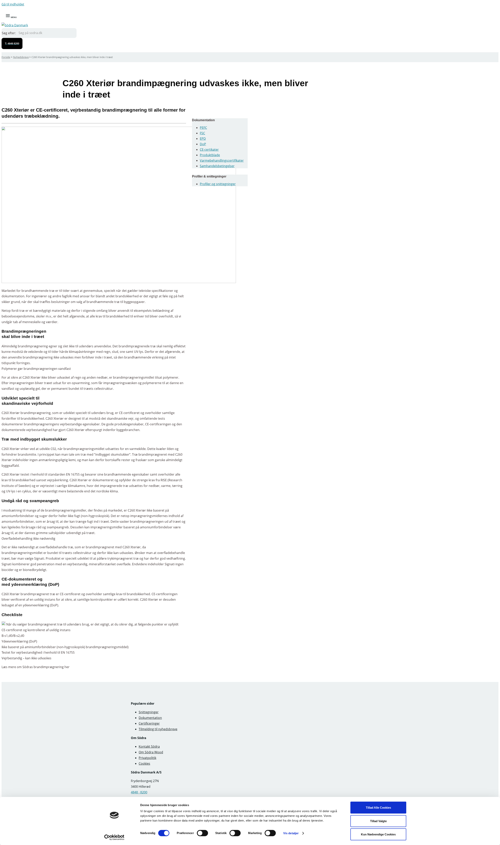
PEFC (203, 127)
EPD (203, 138)
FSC (202, 133)
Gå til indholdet (13, 4)
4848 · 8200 (139, 792)
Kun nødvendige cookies (378, 834)
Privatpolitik (147, 758)
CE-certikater (209, 149)
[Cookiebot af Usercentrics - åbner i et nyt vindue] (114, 837)
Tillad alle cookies (378, 807)
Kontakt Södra (149, 746)
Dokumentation (150, 718)
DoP (203, 144)
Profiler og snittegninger (218, 184)
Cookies (144, 763)
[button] (12, 43)
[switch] (202, 833)
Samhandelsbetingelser (217, 166)
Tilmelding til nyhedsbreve (158, 729)
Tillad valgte (378, 821)
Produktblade (210, 155)
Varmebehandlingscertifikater (222, 160)
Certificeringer (149, 723)
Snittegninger (149, 712)
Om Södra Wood (151, 752)
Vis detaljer (291, 833)
